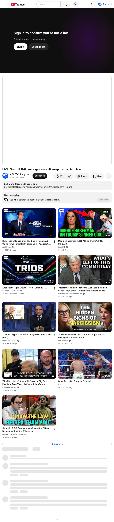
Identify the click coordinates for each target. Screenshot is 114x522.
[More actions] (109, 176)
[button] (57, 197)
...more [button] (68, 187)
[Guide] (5, 4)
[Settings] (91, 4)
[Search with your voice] (75, 4)
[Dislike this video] (69, 176)
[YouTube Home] (17, 4)
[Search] (65, 4)
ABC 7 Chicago (18, 174)
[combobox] (49, 4)
